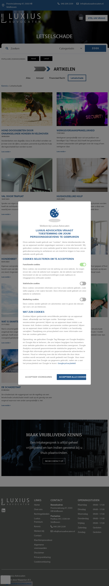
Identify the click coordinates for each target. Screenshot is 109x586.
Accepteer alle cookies (72, 377)
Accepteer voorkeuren (38, 377)
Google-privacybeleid (67, 363)
